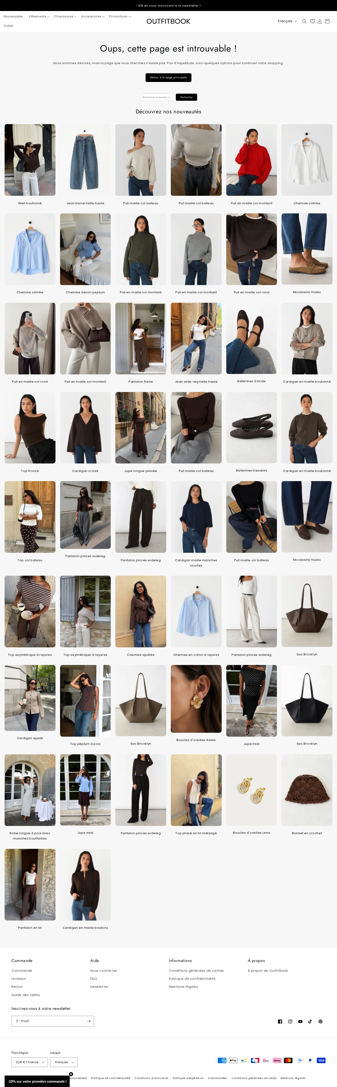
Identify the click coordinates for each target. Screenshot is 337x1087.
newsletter (99, 986)
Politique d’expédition (188, 1078)
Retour (17, 986)
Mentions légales (183, 986)
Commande (21, 970)
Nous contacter (103, 970)
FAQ (93, 978)
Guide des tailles (25, 995)
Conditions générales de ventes (196, 970)
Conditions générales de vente (254, 1078)
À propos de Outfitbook (268, 970)
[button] (38, 16)
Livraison (18, 978)
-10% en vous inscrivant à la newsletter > (168, 6)
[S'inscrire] (89, 1021)
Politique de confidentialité (192, 978)
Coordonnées (217, 1078)
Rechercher (186, 97)
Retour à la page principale (168, 77)
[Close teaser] (71, 1074)
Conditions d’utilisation (151, 1078)
